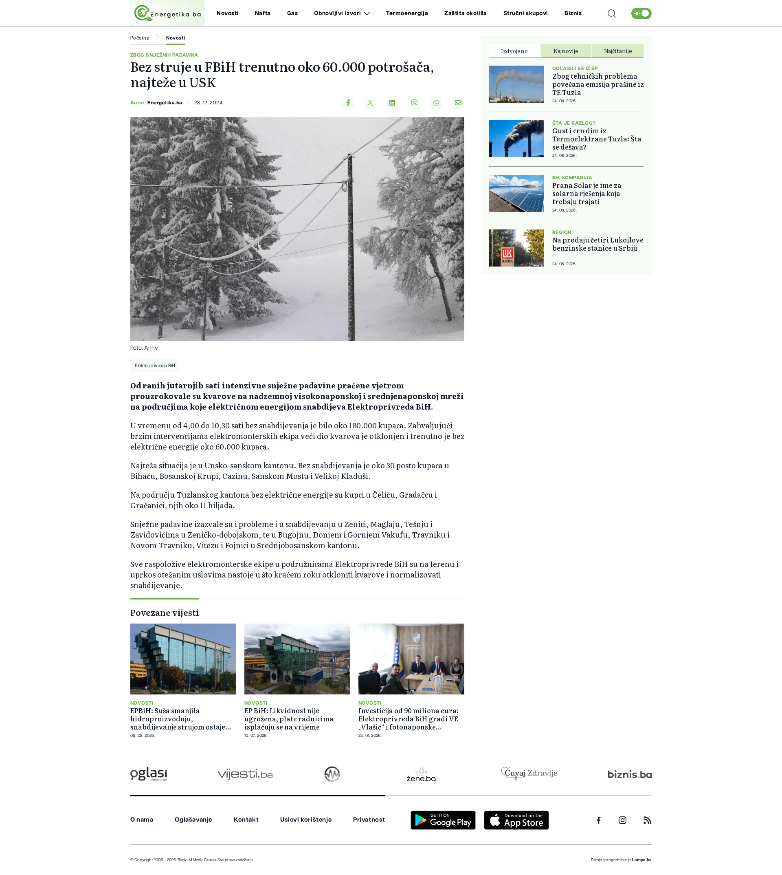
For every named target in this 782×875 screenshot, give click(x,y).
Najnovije (566, 50)
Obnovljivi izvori (337, 13)
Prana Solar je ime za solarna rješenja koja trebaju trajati (587, 193)
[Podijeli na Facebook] (348, 103)
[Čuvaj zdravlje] (529, 774)
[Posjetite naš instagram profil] (622, 820)
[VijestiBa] (244, 774)
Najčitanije (618, 50)
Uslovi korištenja (306, 820)
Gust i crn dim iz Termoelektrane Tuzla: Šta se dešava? (596, 138)
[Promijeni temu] (641, 13)
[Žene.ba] (421, 774)
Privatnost (369, 820)
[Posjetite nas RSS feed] (647, 820)
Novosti (228, 13)
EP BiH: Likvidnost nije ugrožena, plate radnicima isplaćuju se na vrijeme (289, 718)
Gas (292, 13)
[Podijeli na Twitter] (370, 103)
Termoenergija (407, 13)
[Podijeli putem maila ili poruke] (458, 103)
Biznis (573, 13)
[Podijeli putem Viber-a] (414, 103)
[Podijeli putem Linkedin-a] (392, 103)
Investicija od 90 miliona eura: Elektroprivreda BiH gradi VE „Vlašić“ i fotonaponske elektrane (408, 718)
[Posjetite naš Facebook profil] (598, 820)
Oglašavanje (193, 820)
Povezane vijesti (164, 612)
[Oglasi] (148, 774)
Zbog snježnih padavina (164, 55)
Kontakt (246, 820)
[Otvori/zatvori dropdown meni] (365, 13)
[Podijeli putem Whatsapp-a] (436, 103)
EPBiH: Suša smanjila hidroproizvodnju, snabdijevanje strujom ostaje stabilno (177, 718)
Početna (139, 37)
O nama (142, 820)
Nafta (263, 13)
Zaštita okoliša (465, 13)
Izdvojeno (514, 50)
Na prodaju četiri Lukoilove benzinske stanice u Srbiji (598, 244)
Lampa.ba (642, 860)
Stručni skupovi (525, 13)
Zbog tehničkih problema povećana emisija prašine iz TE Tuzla (598, 84)
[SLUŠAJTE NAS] (332, 774)
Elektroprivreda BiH (155, 365)
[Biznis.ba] (630, 774)
